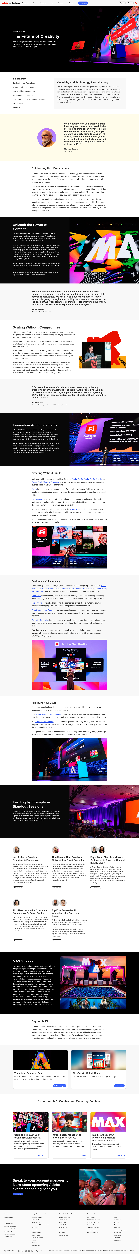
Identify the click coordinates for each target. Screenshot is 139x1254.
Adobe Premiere (63, 1235)
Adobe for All (117, 1240)
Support (71, 3)
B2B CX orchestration (10, 1234)
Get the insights (59, 1086)
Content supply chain (9, 1229)
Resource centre (91, 1217)
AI (33, 3)
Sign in (122, 3)
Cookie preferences (91, 1250)
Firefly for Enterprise (40, 620)
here (52, 1004)
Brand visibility (8, 1231)
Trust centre (117, 1237)
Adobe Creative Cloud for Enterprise (76, 588)
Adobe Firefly (77, 479)
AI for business (8, 1236)
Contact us (17, 1194)
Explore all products (37, 1217)
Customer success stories (93, 1219)
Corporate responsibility (120, 1230)
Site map (100, 1250)
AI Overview (117, 1219)
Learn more (18, 888)
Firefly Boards (37, 499)
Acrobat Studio (35, 1230)
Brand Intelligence (36, 1232)
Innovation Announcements (23, 95)
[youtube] (32, 1251)
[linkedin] (29, 1251)
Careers (116, 1222)
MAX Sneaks (18, 103)
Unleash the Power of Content (24, 87)
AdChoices (132, 1250)
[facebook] (19, 1251)
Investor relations (118, 1232)
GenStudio (36, 596)
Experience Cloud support (93, 1225)
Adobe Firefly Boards (93, 479)
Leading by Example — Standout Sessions (29, 99)
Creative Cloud (36, 1235)
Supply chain (117, 1235)
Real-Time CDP (36, 1245)
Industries (42, 3)
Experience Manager (37, 1237)
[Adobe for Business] (136, 3)
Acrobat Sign (35, 1227)
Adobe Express (36, 1222)
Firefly (34, 489)
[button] (9, 1251)
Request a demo (8, 1217)
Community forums (91, 1230)
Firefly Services (38, 603)
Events (116, 1225)
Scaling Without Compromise (24, 91)
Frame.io (34, 1240)
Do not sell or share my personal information (114, 1250)
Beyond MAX (18, 107)
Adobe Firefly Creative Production (46, 482)
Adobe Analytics (36, 1219)
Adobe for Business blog (93, 1222)
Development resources (93, 1232)
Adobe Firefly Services (51, 588)
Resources (61, 3)
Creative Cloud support (93, 1227)
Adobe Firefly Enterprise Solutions (40, 1225)
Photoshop (62, 1232)
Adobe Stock (62, 1225)
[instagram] (22, 1251)
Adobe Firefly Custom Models (48, 714)
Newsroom (117, 1227)
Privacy (75, 1250)
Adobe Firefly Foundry (44, 722)
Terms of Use (81, 1250)
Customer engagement (10, 1226)
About (115, 1217)
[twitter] (26, 1251)
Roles (51, 3)
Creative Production (78, 509)
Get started (83, 3)
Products (25, 3)
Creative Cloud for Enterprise (44, 610)
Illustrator (61, 1230)
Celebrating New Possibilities (24, 83)
